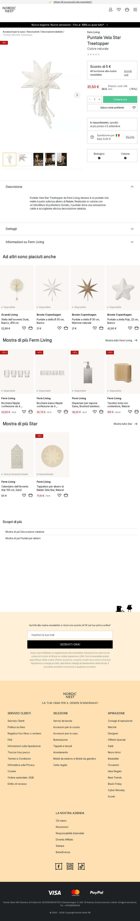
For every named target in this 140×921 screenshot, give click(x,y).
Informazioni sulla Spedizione (24, 745)
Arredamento (60, 752)
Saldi (110, 745)
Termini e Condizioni (19, 758)
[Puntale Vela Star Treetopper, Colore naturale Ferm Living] (41, 94)
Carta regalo (60, 764)
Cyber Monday (116, 790)
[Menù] (135, 9)
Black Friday (115, 783)
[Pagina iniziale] (9, 9)
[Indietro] (6, 95)
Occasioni (113, 764)
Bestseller (113, 758)
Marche (112, 726)
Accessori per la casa (14, 31)
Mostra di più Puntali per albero (23, 538)
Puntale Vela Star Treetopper (17, 35)
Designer (113, 733)
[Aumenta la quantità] (99, 99)
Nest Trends (115, 777)
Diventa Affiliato (64, 839)
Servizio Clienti (16, 720)
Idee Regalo (115, 771)
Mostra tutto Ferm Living (119, 340)
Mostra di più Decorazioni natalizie (24, 531)
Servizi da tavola (62, 720)
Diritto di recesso (17, 783)
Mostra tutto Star (123, 423)
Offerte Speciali (116, 739)
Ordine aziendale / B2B (21, 777)
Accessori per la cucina (66, 726)
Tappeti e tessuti (62, 745)
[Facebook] (58, 866)
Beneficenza (63, 852)
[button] (93, 54)
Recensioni (62, 826)
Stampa (60, 845)
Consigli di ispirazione (120, 720)
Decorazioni (33, 31)
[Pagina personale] (111, 9)
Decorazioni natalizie (52, 31)
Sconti (111, 796)
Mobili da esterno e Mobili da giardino (74, 758)
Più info (130, 137)
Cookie (12, 771)
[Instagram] (70, 866)
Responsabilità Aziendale (70, 833)
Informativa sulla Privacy (21, 764)
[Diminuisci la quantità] (89, 99)
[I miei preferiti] (119, 9)
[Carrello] (127, 9)
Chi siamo (61, 820)
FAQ (10, 739)
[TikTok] (81, 866)
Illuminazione (60, 739)
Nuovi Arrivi (114, 752)
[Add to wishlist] (24, 328)
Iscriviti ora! (128, 73)
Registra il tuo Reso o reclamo (24, 733)
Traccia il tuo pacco (19, 752)
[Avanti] (77, 95)
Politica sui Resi (16, 726)
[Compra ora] (31, 328)
